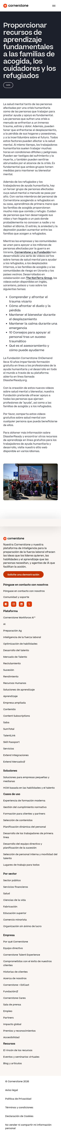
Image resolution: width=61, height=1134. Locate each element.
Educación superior (14, 913)
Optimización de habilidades (20, 644)
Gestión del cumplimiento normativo (25, 807)
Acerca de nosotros (15, 978)
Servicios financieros (15, 887)
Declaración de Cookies (19, 1116)
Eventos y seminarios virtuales (21, 1057)
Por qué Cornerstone (15, 941)
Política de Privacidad (18, 1099)
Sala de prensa (12, 1004)
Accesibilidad (11, 1037)
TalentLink (9, 735)
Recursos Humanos (14, 683)
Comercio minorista (15, 919)
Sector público (12, 880)
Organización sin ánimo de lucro (22, 926)
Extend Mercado (13, 762)
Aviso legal (11, 1090)
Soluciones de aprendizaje (19, 689)
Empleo (7, 1011)
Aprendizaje (10, 696)
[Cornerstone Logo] (15, 6)
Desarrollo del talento (16, 650)
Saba (6, 722)
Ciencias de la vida (14, 900)
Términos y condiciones (19, 1107)
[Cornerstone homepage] (30, 538)
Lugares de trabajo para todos (21, 865)
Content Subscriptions (16, 716)
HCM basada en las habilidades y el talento (29, 788)
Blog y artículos (12, 1063)
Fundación (9, 991)
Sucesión (8, 670)
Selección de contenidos (18, 820)
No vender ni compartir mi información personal (28, 1126)
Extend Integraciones (16, 755)
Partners (8, 1017)
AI (4, 624)
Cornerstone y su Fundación (32, 252)
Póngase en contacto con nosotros (24, 591)
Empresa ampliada (14, 703)
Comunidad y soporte (16, 597)
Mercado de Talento (15, 657)
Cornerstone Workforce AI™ (19, 617)
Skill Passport (11, 742)
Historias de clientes (15, 972)
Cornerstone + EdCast (16, 985)
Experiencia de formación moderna (24, 800)
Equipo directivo (13, 948)
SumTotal (8, 729)
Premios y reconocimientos (19, 1031)
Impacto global (12, 1024)
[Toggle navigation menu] (52, 5)
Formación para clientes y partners (24, 813)
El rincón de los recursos (17, 1050)
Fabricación (10, 906)
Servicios (8, 748)
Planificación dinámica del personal (24, 827)
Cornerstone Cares (14, 998)
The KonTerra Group (39, 278)
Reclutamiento (12, 663)
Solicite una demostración (23, 574)
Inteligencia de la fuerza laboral (22, 637)
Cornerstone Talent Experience (21, 955)
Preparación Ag (12, 630)
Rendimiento (10, 676)
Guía (8, 85)
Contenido (9, 709)
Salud (6, 893)
